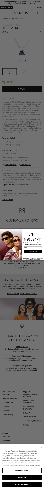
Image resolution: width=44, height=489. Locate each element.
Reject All (22, 477)
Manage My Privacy (22, 470)
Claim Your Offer (33, 251)
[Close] (41, 447)
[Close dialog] (42, 230)
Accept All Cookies (22, 484)
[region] (22, 466)
